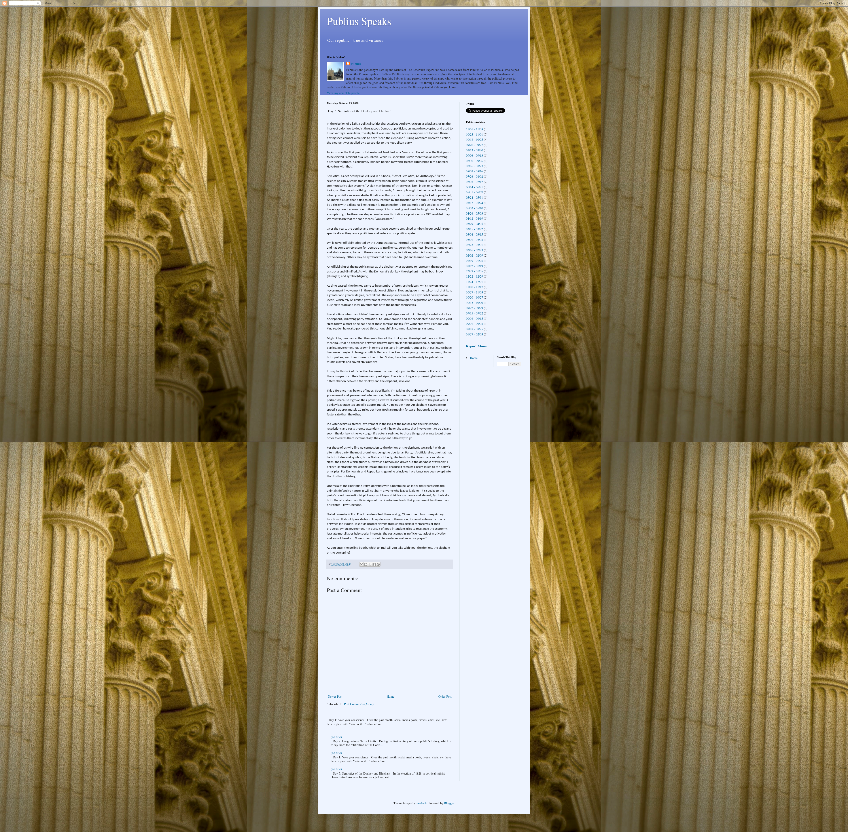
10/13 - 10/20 (474, 303)
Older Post (445, 696)
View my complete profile (343, 93)
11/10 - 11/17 (474, 287)
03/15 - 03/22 (474, 229)
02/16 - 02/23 (474, 250)
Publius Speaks (359, 21)
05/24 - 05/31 (474, 197)
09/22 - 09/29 (474, 308)
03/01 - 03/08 (474, 240)
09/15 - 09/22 (474, 313)
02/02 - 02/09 (474, 255)
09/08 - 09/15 (474, 318)
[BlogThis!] (365, 564)
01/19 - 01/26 (474, 261)
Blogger (449, 803)
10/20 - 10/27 (474, 297)
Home (390, 696)
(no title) (336, 737)
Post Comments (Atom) (359, 704)
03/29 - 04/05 (474, 224)
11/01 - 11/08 (474, 129)
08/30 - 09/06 (474, 161)
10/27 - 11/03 (474, 292)
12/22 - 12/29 (474, 276)
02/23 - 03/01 (474, 245)
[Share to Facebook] (374, 564)
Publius (356, 64)
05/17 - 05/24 (474, 203)
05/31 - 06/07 (474, 192)
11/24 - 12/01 (474, 282)
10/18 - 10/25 (474, 139)
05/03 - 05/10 (474, 208)
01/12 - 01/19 (474, 266)
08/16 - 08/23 (474, 166)
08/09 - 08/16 (474, 171)
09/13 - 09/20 (474, 150)
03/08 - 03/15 (474, 234)
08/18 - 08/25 (474, 329)
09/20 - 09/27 (474, 145)
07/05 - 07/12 (474, 182)
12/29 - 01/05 (474, 271)
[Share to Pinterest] (378, 564)
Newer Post (335, 696)
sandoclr (421, 803)
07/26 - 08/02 (474, 176)
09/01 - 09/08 (474, 324)
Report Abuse (476, 346)
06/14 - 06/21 (474, 187)
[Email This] (361, 564)
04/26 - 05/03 (474, 213)
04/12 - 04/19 (474, 218)
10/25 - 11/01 (474, 134)
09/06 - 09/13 (474, 155)
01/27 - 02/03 (474, 334)
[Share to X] (370, 564)
